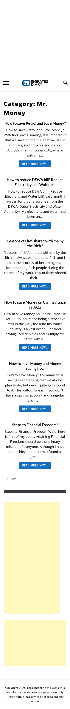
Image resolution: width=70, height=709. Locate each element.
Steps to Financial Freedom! (35, 424)
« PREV (11, 478)
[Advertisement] (35, 37)
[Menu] (6, 83)
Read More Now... (35, 164)
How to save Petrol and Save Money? (35, 123)
